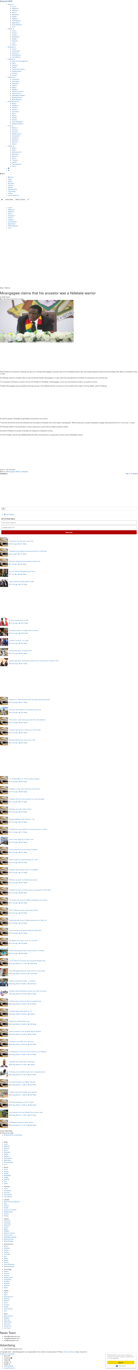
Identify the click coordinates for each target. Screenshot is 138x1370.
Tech (10, 126)
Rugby (14, 39)
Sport (14, 150)
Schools (14, 41)
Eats (13, 63)
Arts (13, 114)
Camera (14, 130)
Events (14, 120)
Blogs (14, 87)
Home (11, 177)
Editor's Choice (20, 199)
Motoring (15, 154)
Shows (14, 118)
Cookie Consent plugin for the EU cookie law (121, 1366)
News (10, 4)
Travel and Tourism (18, 69)
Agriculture (15, 23)
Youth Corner (16, 93)
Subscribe (69, 532)
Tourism (14, 160)
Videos (10, 146)
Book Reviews (16, 99)
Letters (14, 85)
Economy (15, 53)
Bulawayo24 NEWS (6, 1)
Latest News (9, 199)
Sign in (128, 473)
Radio (14, 116)
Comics (14, 73)
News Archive (8, 1316)
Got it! (121, 1362)
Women (14, 156)
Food (13, 158)
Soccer (14, 33)
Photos (14, 75)
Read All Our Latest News (13, 1135)
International (16, 21)
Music (14, 103)
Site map (7, 1320)
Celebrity (15, 105)
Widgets (6, 1318)
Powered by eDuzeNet (7, 1354)
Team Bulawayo (17, 122)
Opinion (10, 77)
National (14, 10)
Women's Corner (17, 91)
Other (14, 45)
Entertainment (12, 101)
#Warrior (18, 472)
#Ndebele (25, 472)
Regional (15, 8)
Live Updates (9, 514)
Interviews (15, 81)
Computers (15, 136)
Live (13, 27)
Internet (14, 132)
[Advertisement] (69, 244)
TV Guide (15, 112)
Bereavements (16, 97)
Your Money (16, 57)
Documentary (16, 164)
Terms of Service (69, 1352)
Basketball (15, 37)
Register (135, 473)
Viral (13, 166)
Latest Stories (12, 195)
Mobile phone (16, 134)
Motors (14, 128)
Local (14, 6)
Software (15, 138)
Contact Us (7, 1326)
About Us (7, 1324)
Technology (11, 191)
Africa (14, 13)
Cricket (14, 35)
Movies (14, 108)
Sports (10, 29)
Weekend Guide (17, 124)
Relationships (16, 71)
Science (14, 142)
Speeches (15, 83)
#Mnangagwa (10, 472)
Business (11, 47)
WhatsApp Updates (18, 95)
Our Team (7, 1328)
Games (14, 110)
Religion (14, 19)
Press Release (16, 25)
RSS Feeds (7, 1322)
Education (15, 15)
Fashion (14, 65)
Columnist (15, 79)
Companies (15, 51)
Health (14, 17)
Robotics (15, 140)
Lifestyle (11, 59)
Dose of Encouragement (20, 61)
